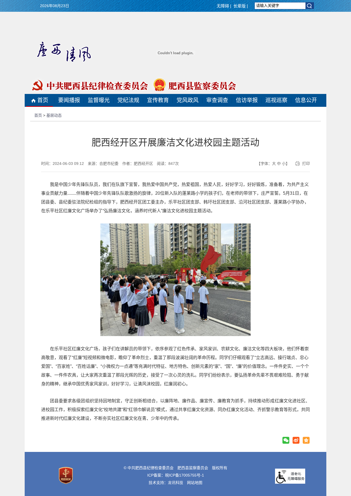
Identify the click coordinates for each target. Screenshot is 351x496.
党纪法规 (128, 100)
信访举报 (247, 100)
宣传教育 (158, 100)
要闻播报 (69, 100)
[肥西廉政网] (175, 65)
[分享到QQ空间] (306, 440)
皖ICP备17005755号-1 (184, 475)
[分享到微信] (285, 440)
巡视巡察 (276, 100)
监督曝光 (99, 100)
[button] (310, 5)
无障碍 (223, 6)
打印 (306, 163)
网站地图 (194, 482)
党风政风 (188, 100)
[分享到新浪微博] (296, 440)
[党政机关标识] (66, 475)
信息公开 (306, 100)
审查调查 (217, 100)
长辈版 (239, 6)
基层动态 (54, 115)
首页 (42, 100)
